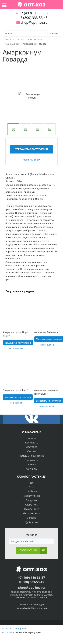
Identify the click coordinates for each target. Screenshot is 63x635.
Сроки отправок (38, 597)
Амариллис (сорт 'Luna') (15, 390)
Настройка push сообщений (32, 608)
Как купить (31, 442)
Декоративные (31, 495)
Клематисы (31, 504)
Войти (8, 628)
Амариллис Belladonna (46, 332)
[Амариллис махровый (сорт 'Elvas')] (47, 371)
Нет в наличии (31, 159)
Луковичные (31, 509)
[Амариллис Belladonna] (47, 313)
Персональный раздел (31, 604)
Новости (32, 438)
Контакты (31, 468)
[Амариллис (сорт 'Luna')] (16, 371)
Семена (31, 517)
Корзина (9, 632)
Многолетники (31, 513)
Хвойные (31, 491)
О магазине (31, 460)
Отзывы (31, 464)
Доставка (31, 447)
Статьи (31, 451)
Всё (31, 482)
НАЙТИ (54, 33)
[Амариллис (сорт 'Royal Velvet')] (16, 313)
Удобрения (31, 522)
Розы (31, 487)
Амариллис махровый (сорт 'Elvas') (46, 391)
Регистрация (20, 628)
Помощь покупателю (31, 455)
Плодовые (32, 500)
